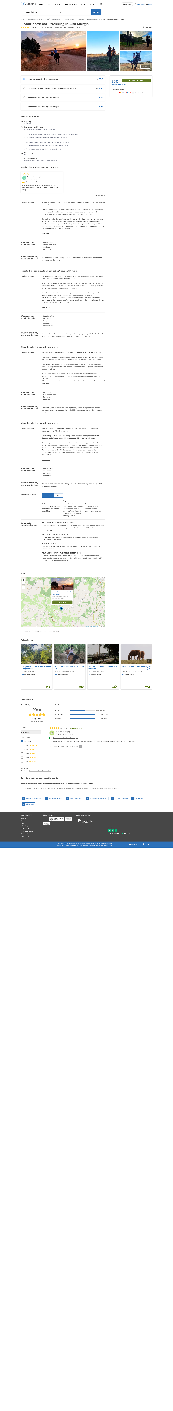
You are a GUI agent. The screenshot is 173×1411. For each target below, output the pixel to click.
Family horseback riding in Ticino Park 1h (69, 667)
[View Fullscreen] (23, 587)
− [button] (23, 583)
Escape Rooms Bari (55, 799)
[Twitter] (148, 845)
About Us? (23, 818)
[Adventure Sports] (29, 4)
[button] (149, 668)
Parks (83, 4)
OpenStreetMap (95, 626)
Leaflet (88, 626)
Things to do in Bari (53, 631)
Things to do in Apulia (40, 631)
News (22, 821)
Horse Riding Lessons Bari (99, 799)
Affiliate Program (25, 826)
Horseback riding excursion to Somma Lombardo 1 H (36, 667)
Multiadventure (70, 4)
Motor (92, 4)
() (33, 27)
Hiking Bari (30, 804)
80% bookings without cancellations (52, 27)
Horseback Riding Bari (33, 799)
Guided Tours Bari (122, 799)
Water (41, 4)
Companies (140, 4)
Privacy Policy (24, 834)
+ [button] (23, 580)
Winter (57, 4)
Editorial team (25, 828)
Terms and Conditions (27, 831)
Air (49, 4)
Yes (80, 746)
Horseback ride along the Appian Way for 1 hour (103, 667)
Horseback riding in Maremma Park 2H (136, 666)
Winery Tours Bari (76, 799)
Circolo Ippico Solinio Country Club (40, 771)
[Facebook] (143, 845)
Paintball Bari (140, 799)
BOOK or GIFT (136, 80)
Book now (62, 602)
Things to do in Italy (26, 631)
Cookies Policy (25, 836)
